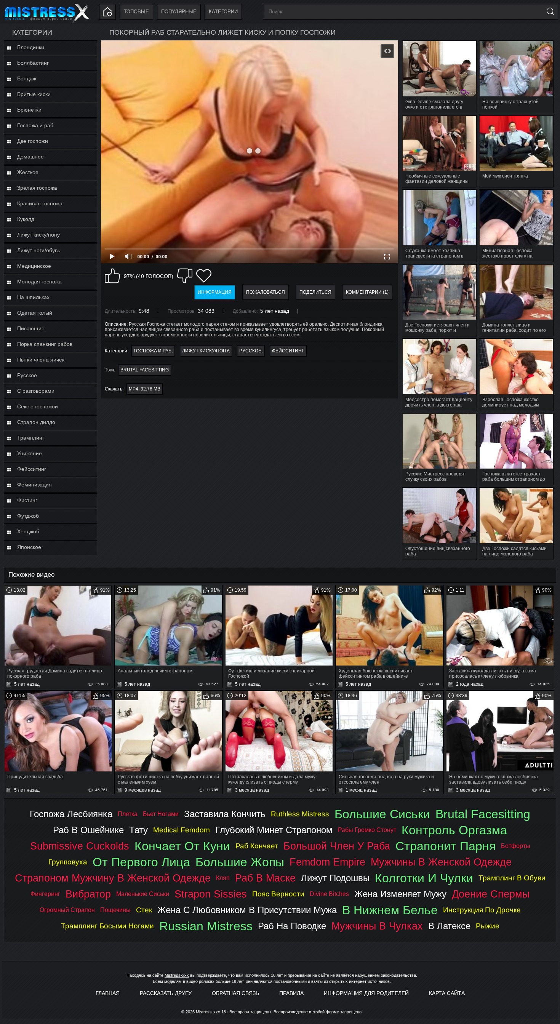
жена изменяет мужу (400, 894)
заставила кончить (225, 814)
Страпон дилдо (36, 422)
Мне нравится (112, 275)
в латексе (449, 926)
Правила (291, 993)
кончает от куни (182, 846)
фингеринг (45, 894)
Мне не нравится (184, 275)
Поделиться (315, 292)
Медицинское (34, 266)
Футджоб (28, 516)
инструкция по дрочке (482, 910)
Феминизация (34, 485)
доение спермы (491, 894)
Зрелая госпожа (37, 188)
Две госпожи (32, 141)
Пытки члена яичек (40, 360)
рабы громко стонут (367, 830)
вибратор (88, 894)
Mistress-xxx (177, 975)
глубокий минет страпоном (274, 830)
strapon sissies (210, 894)
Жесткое (27, 172)
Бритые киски (34, 94)
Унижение (29, 453)
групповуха (67, 862)
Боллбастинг (33, 63)
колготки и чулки (424, 878)
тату (138, 830)
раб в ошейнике (88, 830)
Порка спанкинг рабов (44, 344)
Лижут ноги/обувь (38, 250)
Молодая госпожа (39, 281)
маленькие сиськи (142, 894)
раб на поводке (292, 926)
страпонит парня (445, 846)
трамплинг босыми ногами (107, 926)
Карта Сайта (447, 993)
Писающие (31, 328)
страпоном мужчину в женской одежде (113, 878)
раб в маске (265, 878)
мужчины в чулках (377, 926)
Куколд (25, 219)
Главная (108, 993)
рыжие (487, 926)
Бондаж (26, 78)
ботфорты (515, 846)
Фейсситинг (31, 469)
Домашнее (30, 157)
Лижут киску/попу (38, 235)
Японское (29, 547)
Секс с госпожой (37, 406)
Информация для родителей (366, 993)
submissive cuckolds (79, 846)
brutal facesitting (144, 370)
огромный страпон (67, 910)
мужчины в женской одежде (441, 862)
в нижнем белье (390, 910)
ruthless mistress (300, 814)
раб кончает (256, 846)
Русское (27, 375)
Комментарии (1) (367, 292)
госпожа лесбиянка (71, 814)
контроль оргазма (454, 830)
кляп (223, 878)
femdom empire (327, 862)
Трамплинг (30, 438)
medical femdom (181, 830)
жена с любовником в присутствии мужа (247, 910)
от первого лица (141, 862)
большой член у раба (336, 846)
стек (144, 910)
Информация (215, 292)
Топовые (136, 11)
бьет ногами (161, 814)
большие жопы (239, 862)
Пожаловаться (265, 292)
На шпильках (33, 297)
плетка (128, 814)
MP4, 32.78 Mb (144, 389)
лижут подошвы (335, 878)
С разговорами (35, 391)
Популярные (179, 11)
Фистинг (27, 500)
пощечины (115, 910)
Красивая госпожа (39, 203)
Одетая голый (34, 313)
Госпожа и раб (35, 125)
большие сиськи (382, 814)
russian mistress (206, 926)
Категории (223, 11)
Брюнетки (29, 110)
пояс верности (278, 894)
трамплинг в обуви (512, 878)
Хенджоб (28, 531)
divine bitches (329, 894)
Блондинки (30, 47)
